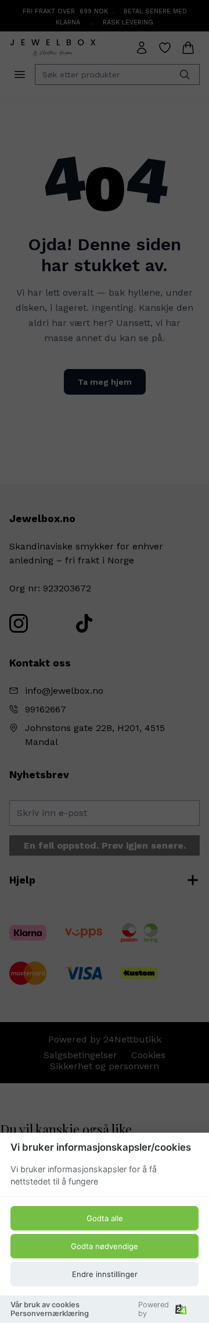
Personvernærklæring (49, 1313)
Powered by (153, 1309)
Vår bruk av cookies (45, 1304)
